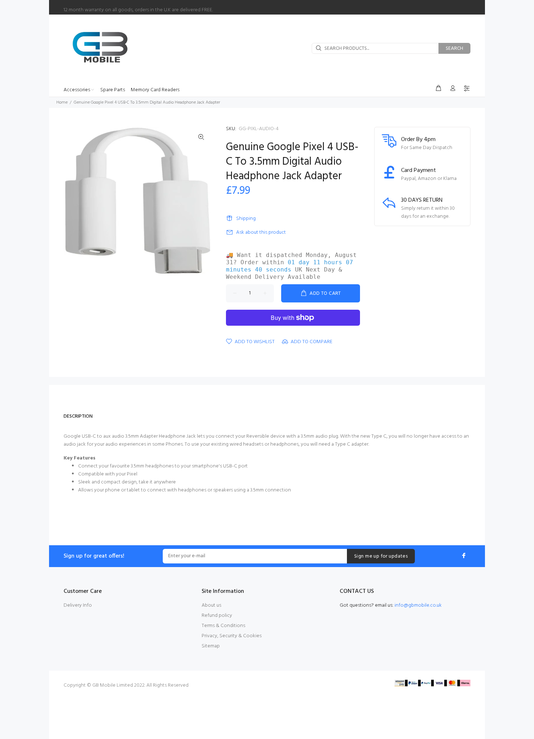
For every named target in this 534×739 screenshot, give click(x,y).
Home (62, 102)
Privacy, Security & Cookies (232, 636)
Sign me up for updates (381, 556)
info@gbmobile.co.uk (418, 605)
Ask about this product (261, 232)
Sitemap (211, 646)
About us (211, 605)
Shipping (246, 218)
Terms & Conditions (223, 626)
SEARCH (454, 48)
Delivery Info (78, 605)
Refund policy (217, 615)
